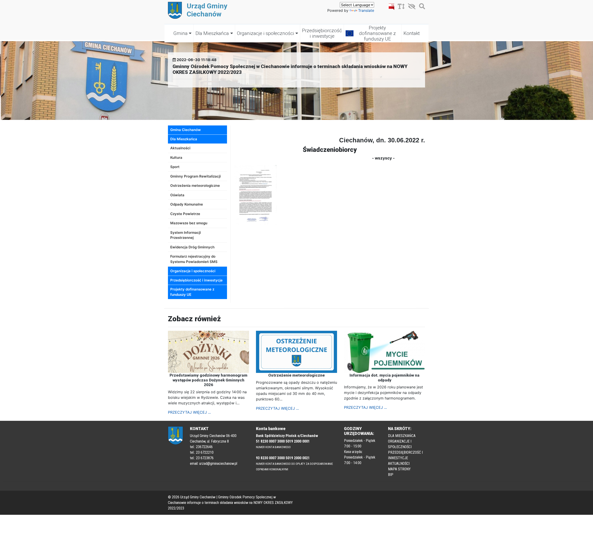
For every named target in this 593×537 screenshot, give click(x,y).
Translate (366, 10)
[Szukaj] (421, 7)
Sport (175, 167)
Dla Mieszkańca (212, 33)
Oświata (177, 195)
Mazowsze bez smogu (188, 223)
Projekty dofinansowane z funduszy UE (377, 33)
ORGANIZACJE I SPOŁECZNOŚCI (400, 444)
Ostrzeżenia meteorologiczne (195, 185)
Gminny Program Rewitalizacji (195, 176)
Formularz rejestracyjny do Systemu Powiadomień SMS (194, 259)
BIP (390, 474)
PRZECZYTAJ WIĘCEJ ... (189, 412)
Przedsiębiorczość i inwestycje (322, 33)
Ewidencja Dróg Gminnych (192, 247)
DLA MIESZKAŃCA (402, 436)
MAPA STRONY (399, 469)
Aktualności (180, 148)
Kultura (176, 157)
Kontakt (412, 33)
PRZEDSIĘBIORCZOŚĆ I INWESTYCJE (405, 455)
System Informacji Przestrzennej (185, 235)
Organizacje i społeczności (265, 33)
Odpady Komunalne (186, 204)
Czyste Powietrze (185, 214)
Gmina (180, 33)
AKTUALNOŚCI (399, 463)
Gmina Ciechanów (185, 130)
